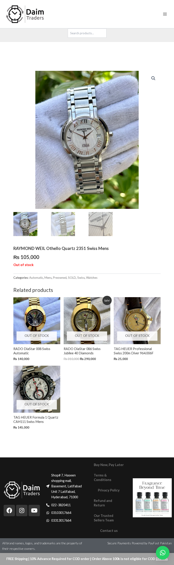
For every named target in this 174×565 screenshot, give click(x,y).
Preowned (60, 277)
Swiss (81, 277)
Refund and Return (103, 503)
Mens (48, 277)
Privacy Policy (109, 490)
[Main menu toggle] (164, 14)
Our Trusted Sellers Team (104, 518)
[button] (153, 78)
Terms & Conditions (102, 477)
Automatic (36, 277)
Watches (91, 277)
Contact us (109, 531)
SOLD (72, 277)
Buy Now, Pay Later (109, 465)
